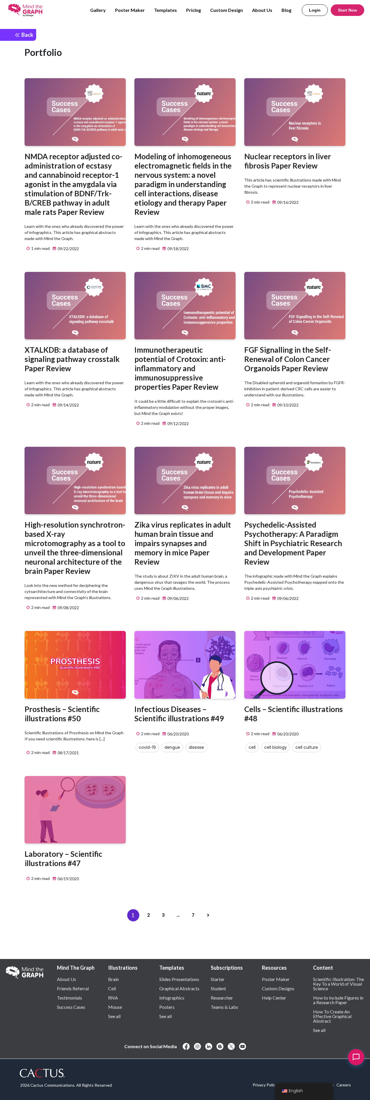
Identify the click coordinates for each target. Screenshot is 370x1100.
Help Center (274, 997)
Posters (167, 1006)
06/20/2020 (177, 733)
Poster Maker (130, 10)
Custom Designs (278, 988)
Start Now (347, 10)
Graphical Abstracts (179, 988)
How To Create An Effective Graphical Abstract (332, 1016)
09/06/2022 (177, 598)
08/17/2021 (68, 752)
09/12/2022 (177, 423)
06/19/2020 (68, 878)
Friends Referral (73, 988)
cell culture (306, 747)
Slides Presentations (179, 979)
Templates (165, 10)
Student (218, 988)
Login (315, 10)
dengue (172, 747)
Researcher (222, 997)
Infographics (171, 997)
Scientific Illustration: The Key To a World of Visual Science (338, 983)
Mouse (115, 1006)
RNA (113, 997)
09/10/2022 (287, 404)
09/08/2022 (68, 607)
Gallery (98, 10)
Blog (286, 10)
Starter (218, 979)
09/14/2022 (68, 404)
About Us (262, 10)
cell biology (275, 747)
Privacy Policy (265, 1084)
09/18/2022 (177, 248)
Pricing (193, 10)
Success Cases (71, 1006)
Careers (343, 1084)
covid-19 (147, 747)
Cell (112, 988)
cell (252, 747)
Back (26, 34)
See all (114, 1016)
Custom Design (226, 10)
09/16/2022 (287, 202)
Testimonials (69, 997)
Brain (113, 979)
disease (196, 747)
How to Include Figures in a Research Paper (338, 1000)
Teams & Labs (224, 1006)
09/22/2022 (68, 248)
